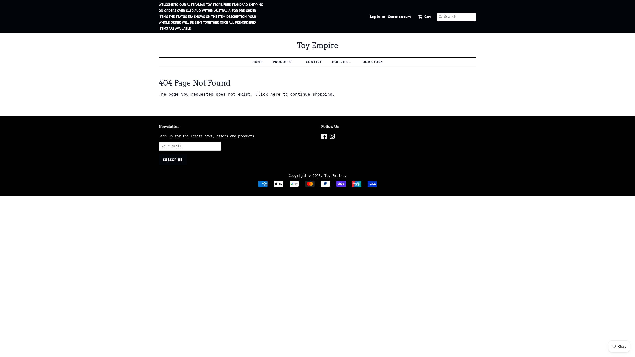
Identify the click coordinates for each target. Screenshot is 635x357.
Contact (314, 62)
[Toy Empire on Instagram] (332, 137)
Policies (341, 62)
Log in (375, 16)
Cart (427, 16)
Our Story (373, 62)
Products (283, 62)
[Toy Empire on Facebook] (324, 137)
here (275, 94)
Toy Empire (317, 45)
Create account (399, 16)
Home (258, 62)
